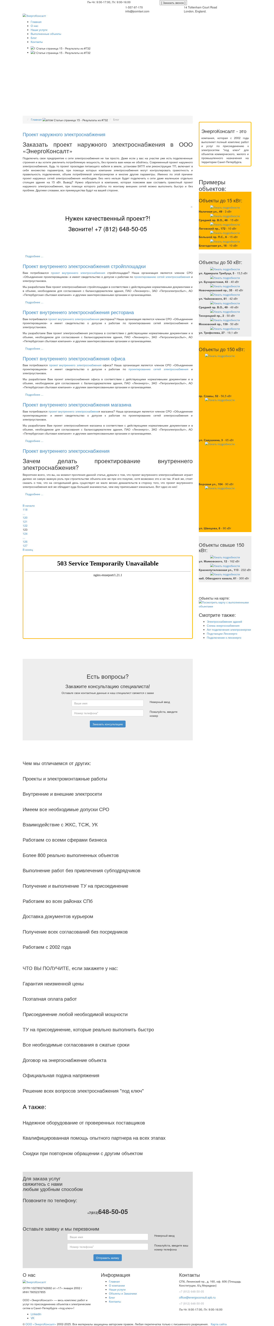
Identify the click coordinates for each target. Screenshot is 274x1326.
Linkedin (36, 1314)
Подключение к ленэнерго (224, 637)
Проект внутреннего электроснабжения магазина (77, 404)
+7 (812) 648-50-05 (35, 2)
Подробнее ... (34, 256)
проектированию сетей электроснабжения (162, 277)
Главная (114, 1281)
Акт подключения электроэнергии (229, 629)
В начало (29, 505)
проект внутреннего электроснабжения (78, 273)
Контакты (115, 1301)
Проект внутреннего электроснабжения (66, 450)
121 (25, 521)
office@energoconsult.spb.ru (68, 2)
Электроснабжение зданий (224, 621)
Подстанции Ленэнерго (222, 633)
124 (25, 533)
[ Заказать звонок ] (173, 3)
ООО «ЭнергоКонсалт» (40, 1324)
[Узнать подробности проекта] (225, 207)
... (24, 513)
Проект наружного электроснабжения (64, 134)
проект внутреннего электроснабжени (74, 411)
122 (25, 525)
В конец (28, 550)
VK (32, 1318)
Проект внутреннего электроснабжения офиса (74, 358)
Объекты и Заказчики (123, 1293)
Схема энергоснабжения (223, 625)
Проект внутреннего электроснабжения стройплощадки (84, 265)
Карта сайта (219, 1324)
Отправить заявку (107, 1258)
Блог (112, 1297)
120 (25, 517)
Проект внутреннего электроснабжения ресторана (78, 312)
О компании (117, 1285)
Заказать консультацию (107, 724)
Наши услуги (117, 1289)
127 (25, 546)
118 (25, 509)
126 (25, 541)
